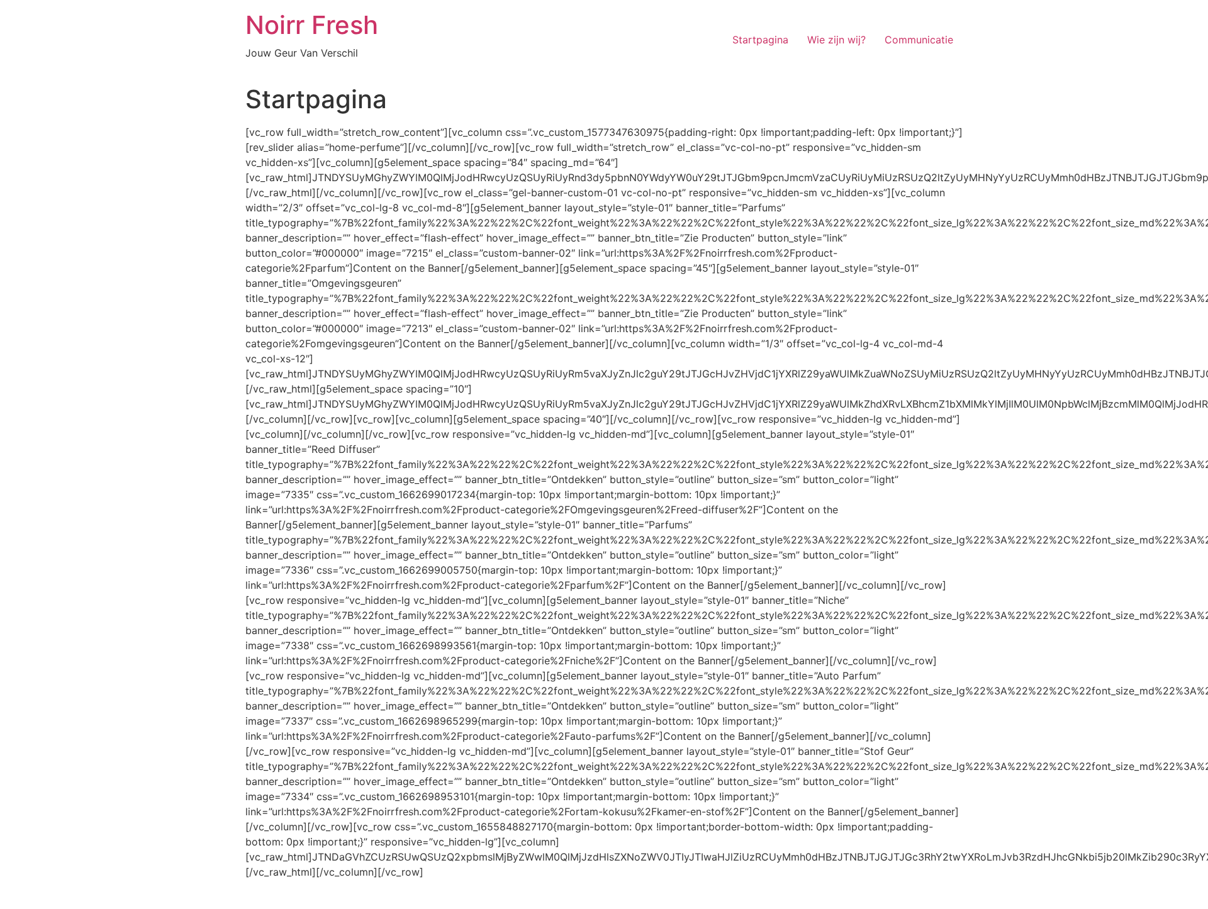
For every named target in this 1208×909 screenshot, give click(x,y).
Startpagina (760, 39)
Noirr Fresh (311, 24)
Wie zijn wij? (836, 39)
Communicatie (919, 39)
